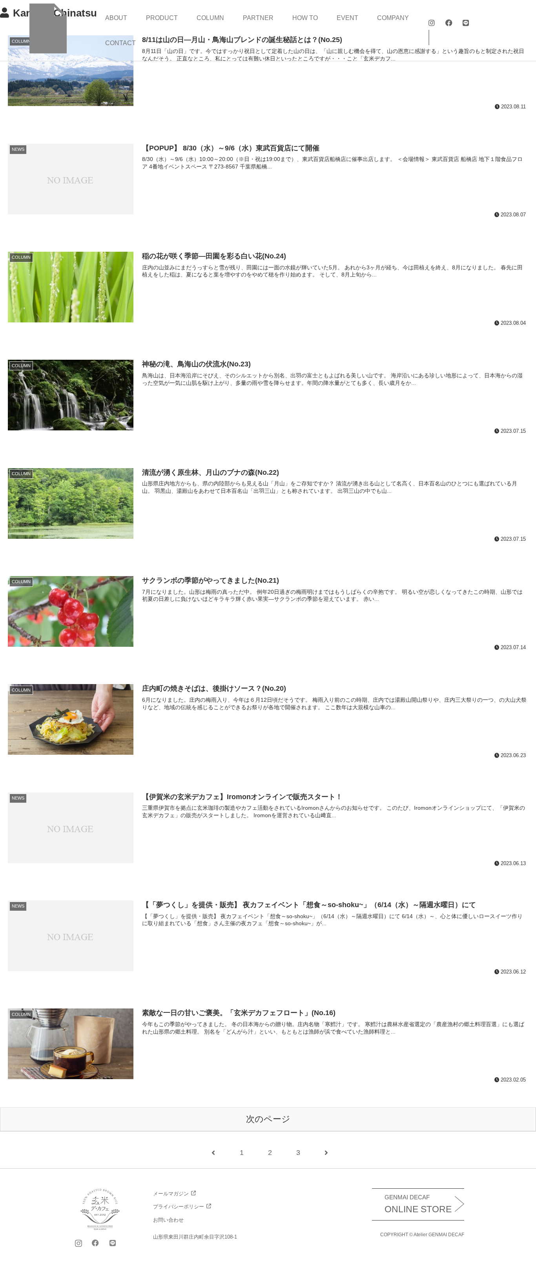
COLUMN (210, 18)
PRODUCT (162, 18)
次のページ (268, 1119)
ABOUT (116, 18)
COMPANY (393, 18)
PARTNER (258, 18)
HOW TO (305, 18)
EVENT (347, 18)
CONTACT (120, 43)
